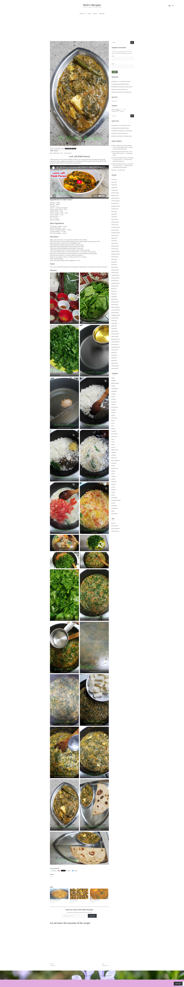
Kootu (114, 447)
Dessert (114, 410)
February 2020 (116, 333)
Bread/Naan (115, 388)
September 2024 (116, 232)
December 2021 (116, 275)
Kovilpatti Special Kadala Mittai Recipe (121, 84)
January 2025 (115, 224)
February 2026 (116, 192)
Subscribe (102, 13)
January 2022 (115, 272)
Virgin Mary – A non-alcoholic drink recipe (121, 81)
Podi (114, 473)
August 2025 (115, 208)
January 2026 (115, 195)
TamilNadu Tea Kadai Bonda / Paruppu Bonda (122, 86)
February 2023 (116, 246)
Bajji (113, 378)
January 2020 (115, 336)
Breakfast (115, 391)
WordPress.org (116, 531)
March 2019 (115, 363)
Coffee (114, 404)
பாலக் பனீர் (73, 148)
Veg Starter (115, 513)
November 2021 (116, 278)
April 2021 (115, 296)
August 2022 (115, 256)
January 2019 (115, 368)
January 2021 (115, 304)
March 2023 (115, 243)
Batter (114, 386)
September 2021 (116, 283)
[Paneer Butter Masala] (59, 894)
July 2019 (115, 352)
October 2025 (115, 203)
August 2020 (115, 318)
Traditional (115, 497)
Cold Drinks (115, 407)
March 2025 (115, 219)
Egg (113, 420)
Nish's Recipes (92, 5)
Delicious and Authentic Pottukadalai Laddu (122, 92)
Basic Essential (116, 383)
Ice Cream (115, 436)
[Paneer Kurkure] (79, 894)
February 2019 (116, 365)
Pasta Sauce (115, 468)
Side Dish (115, 481)
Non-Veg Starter (116, 460)
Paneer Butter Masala (55, 899)
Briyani (114, 394)
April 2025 (115, 216)
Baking (114, 380)
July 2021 (115, 288)
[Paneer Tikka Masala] (99, 894)
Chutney (114, 402)
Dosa (114, 415)
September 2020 (116, 315)
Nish (52, 153)
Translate (122, 111)
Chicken (114, 399)
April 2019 (115, 360)
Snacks (114, 484)
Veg (63, 148)
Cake (114, 396)
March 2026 (115, 190)
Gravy (52, 148)
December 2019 (116, 339)
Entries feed (115, 525)
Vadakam (115, 505)
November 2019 (116, 341)
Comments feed (116, 528)
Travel (114, 503)
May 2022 (115, 262)
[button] (64, 298)
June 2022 (115, 259)
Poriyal (114, 476)
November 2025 (116, 200)
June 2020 (115, 323)
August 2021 (115, 286)
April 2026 (115, 187)
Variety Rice (115, 508)
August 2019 (115, 349)
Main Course (57, 148)
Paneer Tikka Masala (95, 899)
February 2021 (116, 302)
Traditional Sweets (116, 500)
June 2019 (115, 355)
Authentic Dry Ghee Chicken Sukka (120, 89)
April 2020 (115, 328)
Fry (113, 425)
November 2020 (116, 310)
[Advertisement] (92, 27)
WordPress (95, 975)
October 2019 (115, 344)
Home (89, 13)
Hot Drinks (115, 433)
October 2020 (115, 312)
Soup (114, 487)
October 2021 (115, 280)
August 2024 (115, 235)
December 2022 (116, 251)
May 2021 (115, 294)
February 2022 (116, 270)
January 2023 (115, 248)
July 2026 (115, 179)
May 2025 (115, 214)
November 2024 (116, 227)
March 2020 (115, 331)
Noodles (114, 463)
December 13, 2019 (59, 153)
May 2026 (115, 184)
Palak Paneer (68, 148)
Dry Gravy (115, 417)
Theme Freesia (89, 975)
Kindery (114, 170)
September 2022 (116, 254)
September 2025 (116, 206)
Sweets (114, 489)
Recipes (95, 13)
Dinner (114, 412)
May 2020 (115, 326)
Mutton (114, 455)
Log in (114, 523)
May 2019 (115, 357)
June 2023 (115, 238)
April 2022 (115, 264)
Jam (113, 439)
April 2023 (115, 240)
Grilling (114, 431)
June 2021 (115, 291)
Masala (114, 452)
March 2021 (115, 299)
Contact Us (82, 13)
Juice (114, 441)
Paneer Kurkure (73, 899)
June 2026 (115, 182)
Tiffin (114, 495)
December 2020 (116, 307)
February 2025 (116, 222)
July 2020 (115, 320)
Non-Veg (115, 457)
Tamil (114, 492)
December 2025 (116, 198)
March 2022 (115, 267)
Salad (114, 479)
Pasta (114, 465)
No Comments (68, 153)
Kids (113, 444)
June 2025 (115, 211)
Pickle (114, 471)
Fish (113, 423)
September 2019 (116, 347)
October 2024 (115, 230)
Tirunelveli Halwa (121, 170)
